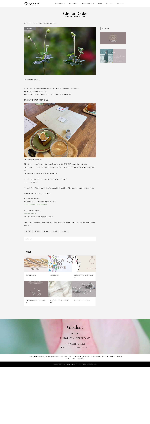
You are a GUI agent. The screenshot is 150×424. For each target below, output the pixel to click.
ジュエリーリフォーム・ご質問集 (111, 356)
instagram (48, 356)
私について (109, 3)
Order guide (29, 28)
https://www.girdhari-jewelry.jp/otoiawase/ (35, 204)
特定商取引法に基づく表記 (60, 356)
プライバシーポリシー (75, 356)
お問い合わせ (120, 3)
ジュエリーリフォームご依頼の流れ (75, 358)
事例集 (100, 3)
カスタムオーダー (60, 3)
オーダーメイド (73, 3)
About (30, 356)
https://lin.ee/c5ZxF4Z (30, 213)
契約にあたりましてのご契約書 (91, 356)
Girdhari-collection (39, 356)
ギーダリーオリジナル (88, 3)
